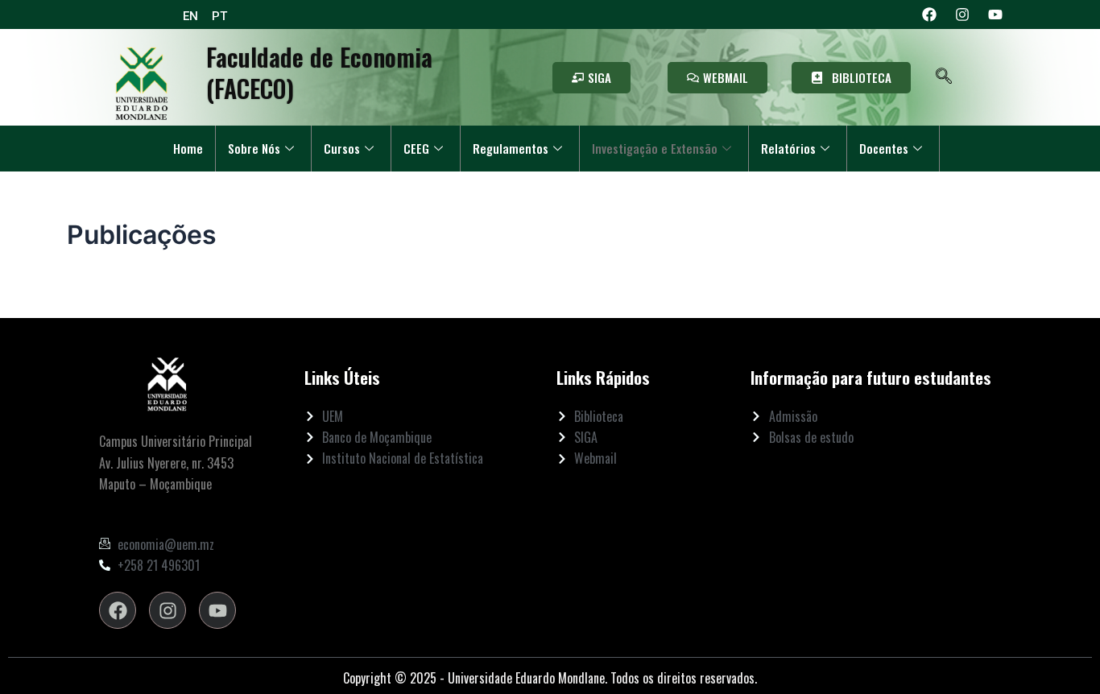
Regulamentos (510, 148)
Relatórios (788, 148)
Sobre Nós (254, 148)
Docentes (883, 148)
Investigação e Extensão (654, 148)
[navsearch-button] (944, 77)
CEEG (416, 148)
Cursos (342, 148)
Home (188, 148)
